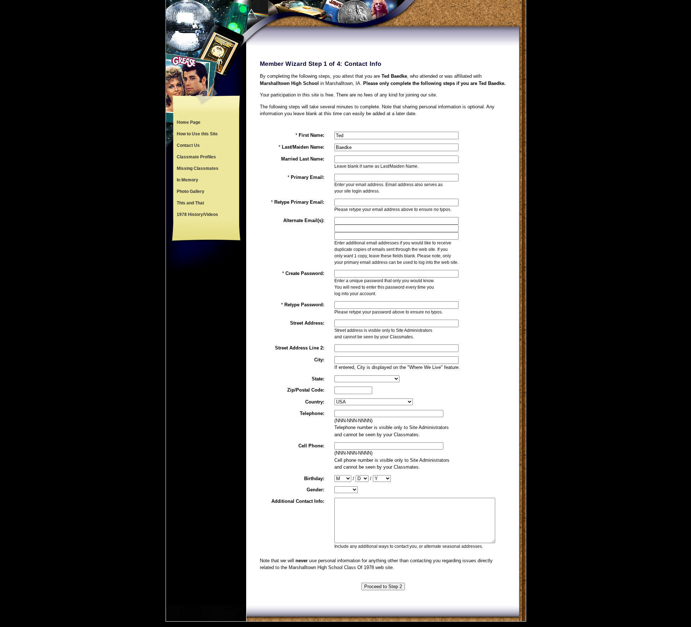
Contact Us (188, 145)
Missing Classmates (197, 168)
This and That (190, 203)
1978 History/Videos (197, 214)
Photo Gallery (190, 191)
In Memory (187, 179)
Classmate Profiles (196, 156)
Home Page (188, 122)
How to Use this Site (197, 133)
